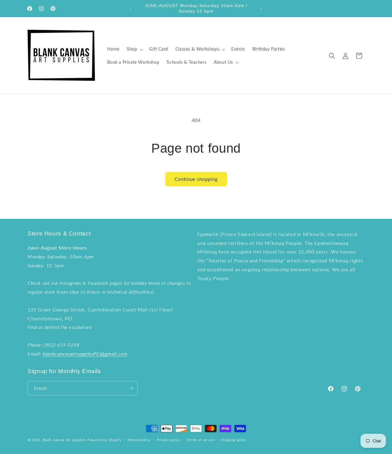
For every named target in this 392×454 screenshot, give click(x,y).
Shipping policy (234, 440)
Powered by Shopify (104, 440)
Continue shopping (196, 179)
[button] (134, 49)
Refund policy (139, 440)
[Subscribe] (131, 388)
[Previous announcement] (131, 8)
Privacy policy (169, 440)
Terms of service (201, 440)
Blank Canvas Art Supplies (64, 440)
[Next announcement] (261, 8)
